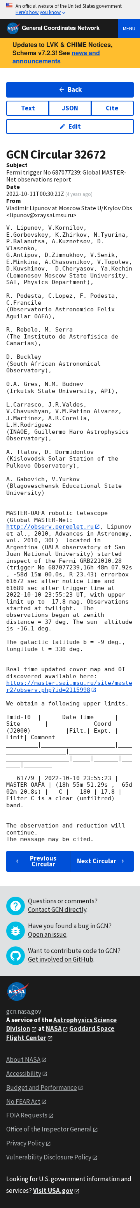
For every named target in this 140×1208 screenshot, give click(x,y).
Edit (74, 126)
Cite (112, 108)
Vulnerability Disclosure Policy (48, 1157)
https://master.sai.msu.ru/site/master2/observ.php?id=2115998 (69, 686)
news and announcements (56, 56)
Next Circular (96, 861)
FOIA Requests (26, 1115)
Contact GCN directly (57, 909)
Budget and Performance (41, 1087)
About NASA (23, 1059)
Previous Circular (43, 861)
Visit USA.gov (53, 1190)
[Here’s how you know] (70, 9)
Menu (129, 28)
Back (75, 89)
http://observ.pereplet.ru (50, 526)
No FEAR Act (23, 1101)
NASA (54, 1028)
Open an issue (47, 934)
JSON (70, 108)
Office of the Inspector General (49, 1129)
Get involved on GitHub (60, 959)
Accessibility (23, 1073)
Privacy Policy (25, 1143)
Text (28, 108)
